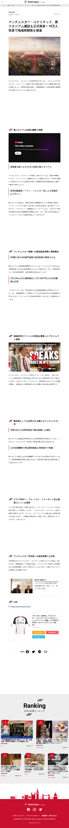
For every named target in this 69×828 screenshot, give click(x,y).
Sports (9, 5)
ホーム (3, 5)
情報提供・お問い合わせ (49, 816)
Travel (12, 5)
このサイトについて (18, 816)
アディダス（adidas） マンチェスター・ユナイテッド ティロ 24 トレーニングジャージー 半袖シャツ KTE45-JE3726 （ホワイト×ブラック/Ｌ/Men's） (45, 620)
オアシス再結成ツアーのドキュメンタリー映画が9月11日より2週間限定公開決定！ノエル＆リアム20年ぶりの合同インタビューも (58, 769)
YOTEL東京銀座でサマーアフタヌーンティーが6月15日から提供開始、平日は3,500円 (34, 768)
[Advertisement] (34, 111)
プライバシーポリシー (33, 816)
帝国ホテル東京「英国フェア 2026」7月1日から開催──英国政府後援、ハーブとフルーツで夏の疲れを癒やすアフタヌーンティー (51, 741)
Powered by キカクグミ (35, 823)
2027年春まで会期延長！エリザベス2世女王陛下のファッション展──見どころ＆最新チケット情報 (11, 768)
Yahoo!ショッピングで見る (38, 636)
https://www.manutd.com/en (21, 606)
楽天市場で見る (52, 632)
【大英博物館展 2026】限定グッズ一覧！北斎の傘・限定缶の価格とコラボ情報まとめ (16, 741)
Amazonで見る (38, 632)
